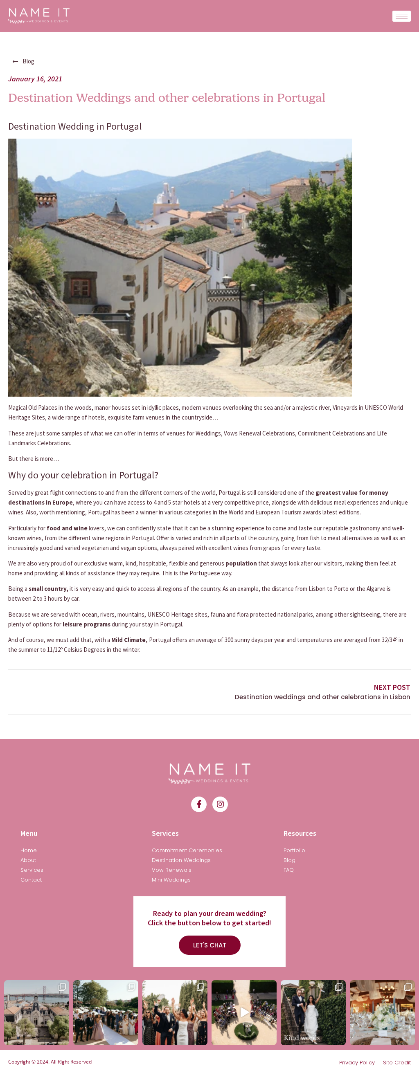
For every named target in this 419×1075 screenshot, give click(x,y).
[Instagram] (220, 804)
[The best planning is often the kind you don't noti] (36, 1012)
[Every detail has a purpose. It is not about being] (382, 1012)
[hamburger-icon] (401, 16)
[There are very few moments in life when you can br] (105, 1012)
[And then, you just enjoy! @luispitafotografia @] (174, 1012)
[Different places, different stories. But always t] (244, 1012)
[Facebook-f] (199, 804)
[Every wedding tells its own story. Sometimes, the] (313, 1012)
